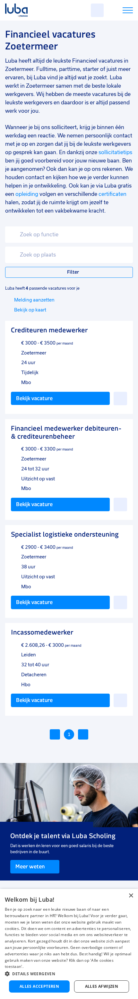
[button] (69, 974)
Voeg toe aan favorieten (120, 398)
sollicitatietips (115, 152)
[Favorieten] (97, 10)
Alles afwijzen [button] (101, 986)
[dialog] (69, 944)
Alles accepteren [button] (39, 986)
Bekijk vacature (34, 398)
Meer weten (30, 866)
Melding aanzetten (34, 299)
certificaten (112, 194)
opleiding (26, 194)
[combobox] (69, 234)
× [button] (130, 895)
